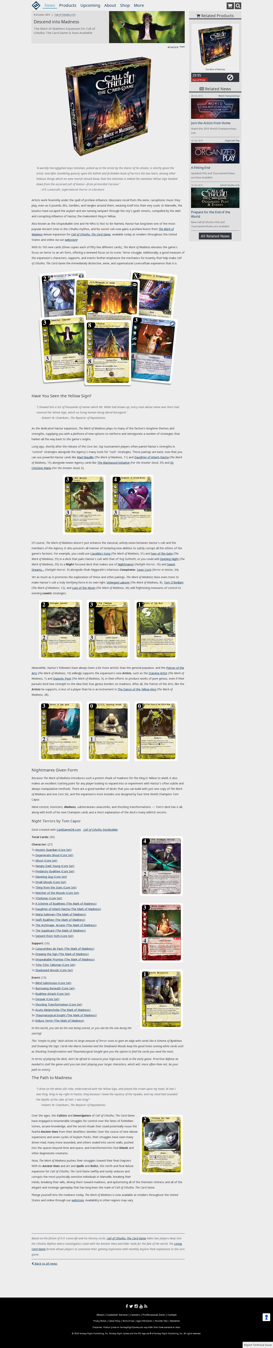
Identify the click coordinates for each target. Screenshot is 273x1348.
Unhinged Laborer (118, 582)
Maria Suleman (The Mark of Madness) (60, 914)
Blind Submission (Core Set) (53, 983)
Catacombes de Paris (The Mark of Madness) (64, 948)
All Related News (215, 236)
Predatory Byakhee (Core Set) (54, 871)
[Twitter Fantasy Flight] (132, 1306)
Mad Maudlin (85, 457)
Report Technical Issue (258, 1345)
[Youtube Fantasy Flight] (141, 1306)
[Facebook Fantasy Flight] (127, 1306)
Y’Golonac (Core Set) (48, 898)
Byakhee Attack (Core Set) (52, 994)
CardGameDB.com (69, 829)
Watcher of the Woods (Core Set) (57, 893)
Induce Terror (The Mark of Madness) (59, 1020)
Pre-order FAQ (161, 1320)
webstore (71, 240)
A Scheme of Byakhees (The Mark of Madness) (66, 903)
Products (67, 5)
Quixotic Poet (62, 678)
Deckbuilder (100, 829)
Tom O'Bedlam (173, 582)
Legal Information (144, 1320)
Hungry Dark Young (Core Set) (54, 866)
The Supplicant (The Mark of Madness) (60, 930)
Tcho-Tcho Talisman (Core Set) (55, 965)
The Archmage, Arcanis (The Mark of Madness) (66, 925)
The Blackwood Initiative (113, 462)
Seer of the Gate (162, 553)
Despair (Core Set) (47, 999)
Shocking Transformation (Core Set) (58, 1004)
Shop (125, 5)
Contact (171, 1315)
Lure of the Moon (83, 588)
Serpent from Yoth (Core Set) (54, 936)
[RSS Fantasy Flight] (145, 1306)
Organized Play (232, 140)
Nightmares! (126, 564)
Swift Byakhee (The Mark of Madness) (60, 920)
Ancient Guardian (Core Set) (53, 850)
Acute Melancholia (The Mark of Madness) (63, 1010)
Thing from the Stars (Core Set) (56, 887)
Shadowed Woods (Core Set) (54, 970)
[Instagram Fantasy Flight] (137, 1306)
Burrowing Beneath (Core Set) (55, 988)
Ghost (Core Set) (46, 860)
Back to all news (45, 1263)
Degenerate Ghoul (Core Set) (54, 855)
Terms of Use (128, 1320)
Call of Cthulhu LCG (65, 14)
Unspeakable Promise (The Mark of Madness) (65, 959)
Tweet (182, 46)
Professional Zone (153, 1315)
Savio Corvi (144, 570)
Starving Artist (158, 673)
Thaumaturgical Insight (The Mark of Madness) (66, 1015)
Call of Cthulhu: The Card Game (126, 1238)
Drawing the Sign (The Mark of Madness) (62, 954)
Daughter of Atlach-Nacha (151, 457)
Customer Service (117, 1315)
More (139, 5)
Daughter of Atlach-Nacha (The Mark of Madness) (68, 909)
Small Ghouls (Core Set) (50, 882)
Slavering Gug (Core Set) (51, 877)
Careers (135, 1315)
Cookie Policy (114, 1320)
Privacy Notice (99, 1320)
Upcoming (90, 5)
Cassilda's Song (100, 553)
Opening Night (169, 559)
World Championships (228, 95)
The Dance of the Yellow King (137, 689)
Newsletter (175, 1320)
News (50, 5)
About (110, 5)
